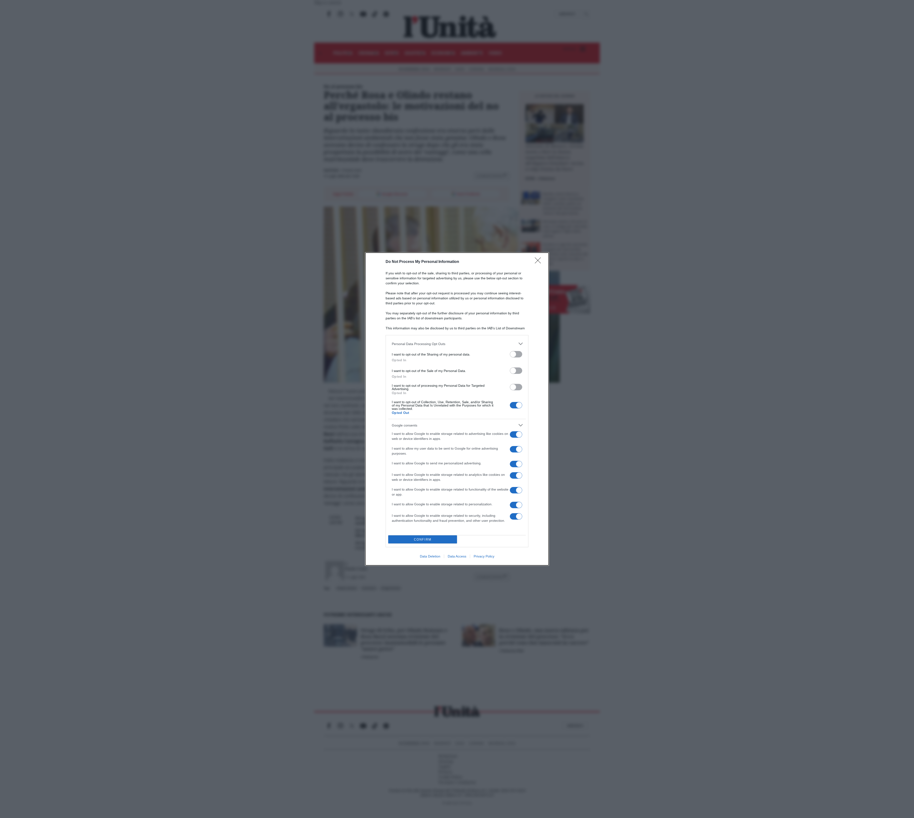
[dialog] (457, 409)
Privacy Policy (484, 556)
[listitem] (457, 343)
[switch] (516, 354)
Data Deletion (430, 556)
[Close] (539, 261)
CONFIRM (423, 539)
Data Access (457, 556)
